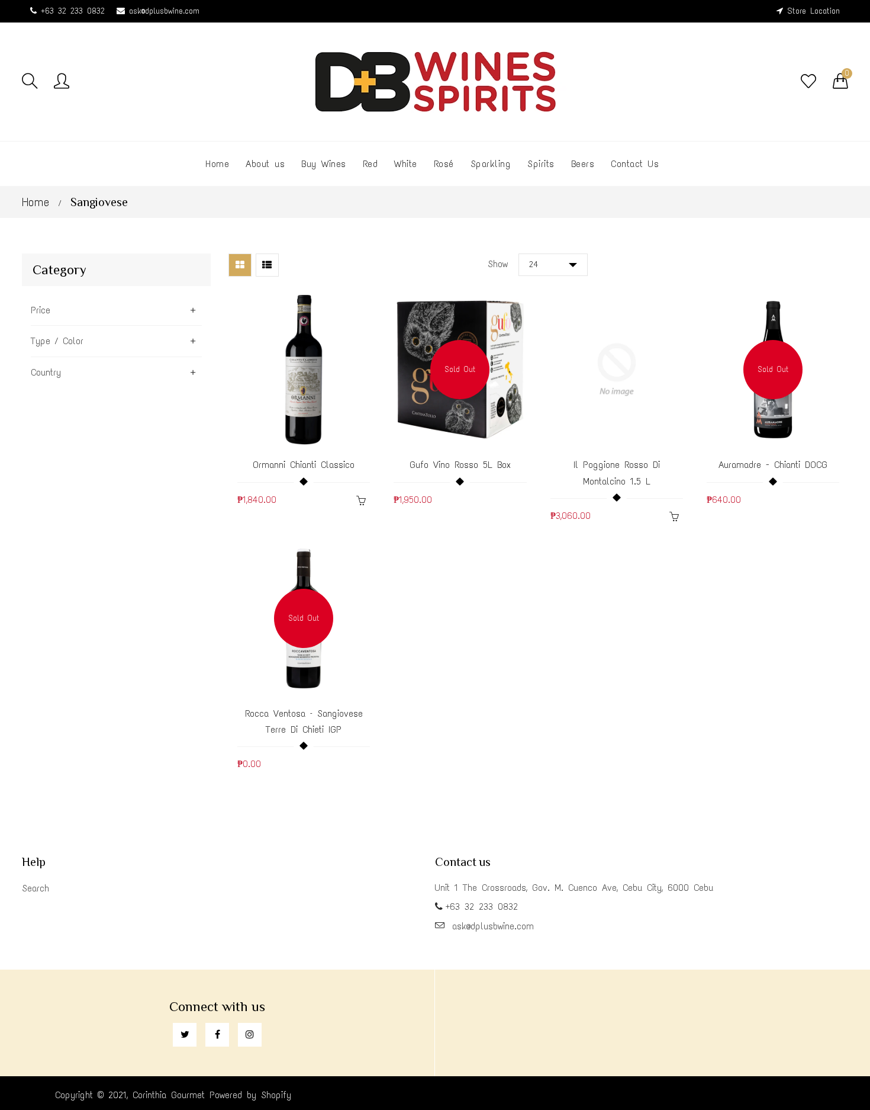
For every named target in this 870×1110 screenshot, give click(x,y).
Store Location (813, 11)
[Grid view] (240, 265)
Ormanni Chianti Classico (304, 464)
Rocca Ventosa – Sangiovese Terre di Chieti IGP (304, 721)
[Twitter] (184, 1035)
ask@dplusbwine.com (164, 11)
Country (46, 372)
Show (498, 264)
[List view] (267, 265)
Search (35, 888)
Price (40, 310)
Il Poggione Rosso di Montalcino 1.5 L (616, 472)
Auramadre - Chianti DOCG (772, 464)
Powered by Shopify (250, 1095)
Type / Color (57, 341)
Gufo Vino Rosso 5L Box (460, 464)
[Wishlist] (808, 81)
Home (35, 202)
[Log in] (61, 81)
